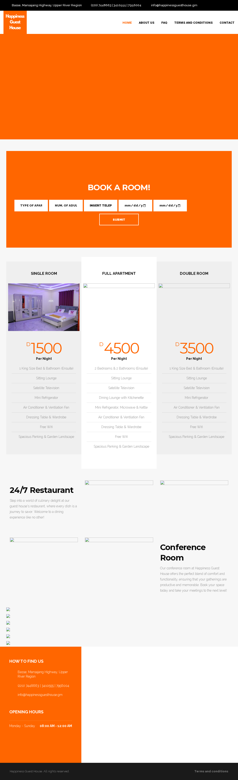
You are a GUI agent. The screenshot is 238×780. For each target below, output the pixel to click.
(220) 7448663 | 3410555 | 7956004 (116, 5)
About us (146, 22)
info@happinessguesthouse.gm (174, 5)
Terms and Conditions (193, 22)
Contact (227, 22)
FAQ (164, 22)
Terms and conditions (211, 771)
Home (127, 22)
